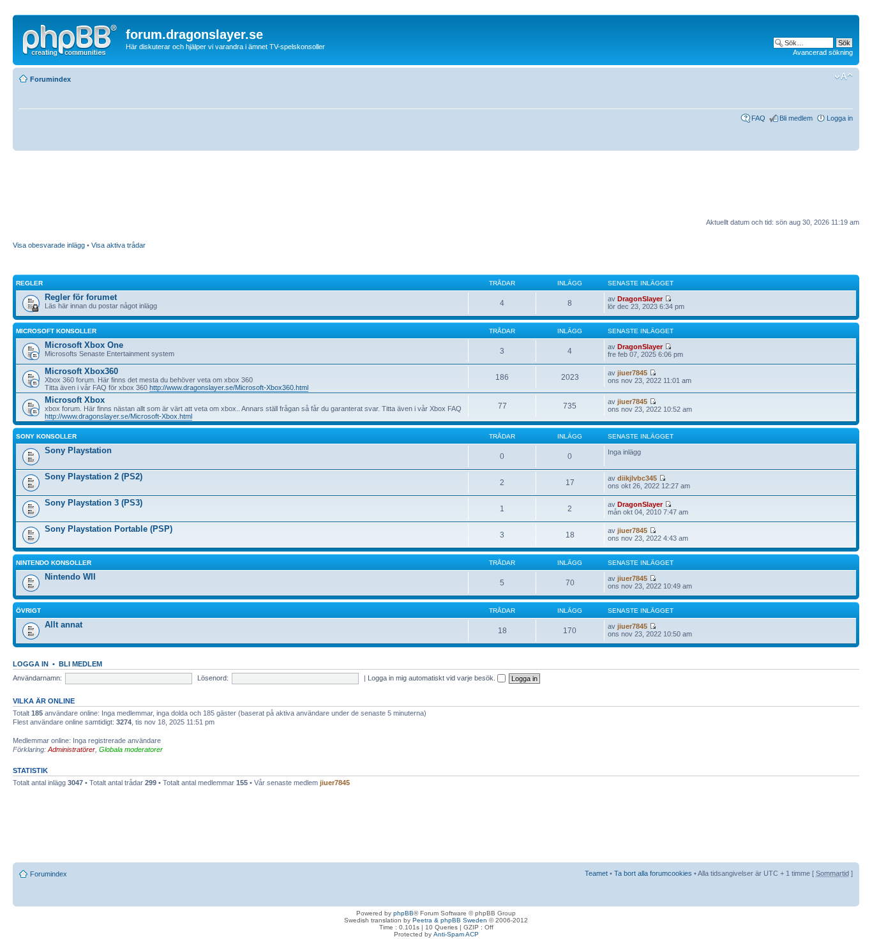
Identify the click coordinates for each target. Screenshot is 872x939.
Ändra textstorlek (843, 76)
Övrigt (28, 610)
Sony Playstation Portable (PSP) (108, 529)
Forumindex (50, 79)
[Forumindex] (71, 37)
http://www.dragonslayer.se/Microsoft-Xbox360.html (228, 387)
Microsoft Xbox (75, 400)
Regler (29, 283)
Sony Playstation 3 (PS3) (93, 502)
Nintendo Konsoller (53, 562)
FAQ (758, 118)
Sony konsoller (46, 436)
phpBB (403, 913)
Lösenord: (213, 678)
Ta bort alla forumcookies (653, 873)
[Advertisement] (245, 189)
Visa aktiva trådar (118, 245)
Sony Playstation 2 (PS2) (93, 476)
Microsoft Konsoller (56, 330)
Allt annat (63, 624)
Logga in (840, 118)
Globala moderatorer (131, 749)
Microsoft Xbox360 (81, 371)
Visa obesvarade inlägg (49, 245)
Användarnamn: (37, 678)
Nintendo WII (70, 577)
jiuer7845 (632, 373)
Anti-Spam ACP (456, 934)
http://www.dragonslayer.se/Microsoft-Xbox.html (118, 416)
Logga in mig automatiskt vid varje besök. (432, 678)
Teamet (596, 873)
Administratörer (71, 749)
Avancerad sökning (823, 52)
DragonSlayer (640, 299)
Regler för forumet (81, 297)
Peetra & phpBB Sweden (449, 920)
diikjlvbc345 (637, 478)
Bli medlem (796, 118)
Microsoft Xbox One (84, 345)
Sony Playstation (78, 450)
